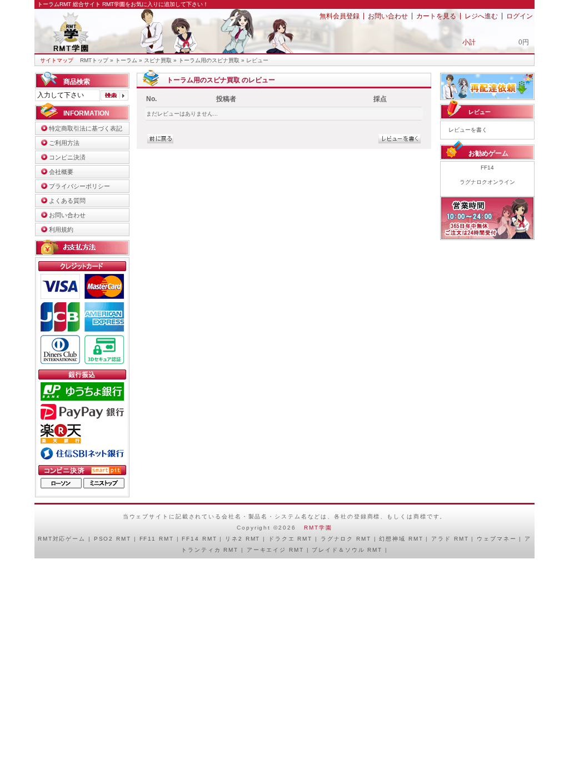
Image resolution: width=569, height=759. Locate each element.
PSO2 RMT (112, 539)
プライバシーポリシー (79, 186)
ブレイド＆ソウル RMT (347, 550)
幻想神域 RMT (401, 539)
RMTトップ (94, 60)
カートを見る (436, 16)
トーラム (126, 60)
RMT (45, 539)
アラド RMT (449, 539)
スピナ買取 (158, 60)
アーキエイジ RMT (275, 550)
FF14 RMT (199, 539)
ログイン (519, 16)
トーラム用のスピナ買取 (208, 60)
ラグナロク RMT (346, 539)
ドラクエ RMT (290, 539)
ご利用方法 (64, 142)
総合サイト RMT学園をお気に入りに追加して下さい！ (140, 4)
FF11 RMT (156, 539)
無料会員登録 (340, 16)
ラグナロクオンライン (487, 182)
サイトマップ (56, 60)
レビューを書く (467, 130)
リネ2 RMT (242, 539)
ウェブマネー (496, 539)
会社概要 (61, 171)
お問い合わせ (388, 16)
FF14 (487, 167)
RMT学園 (318, 528)
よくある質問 (67, 200)
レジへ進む (481, 16)
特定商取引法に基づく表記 (85, 128)
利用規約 (61, 229)
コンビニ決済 (67, 157)
